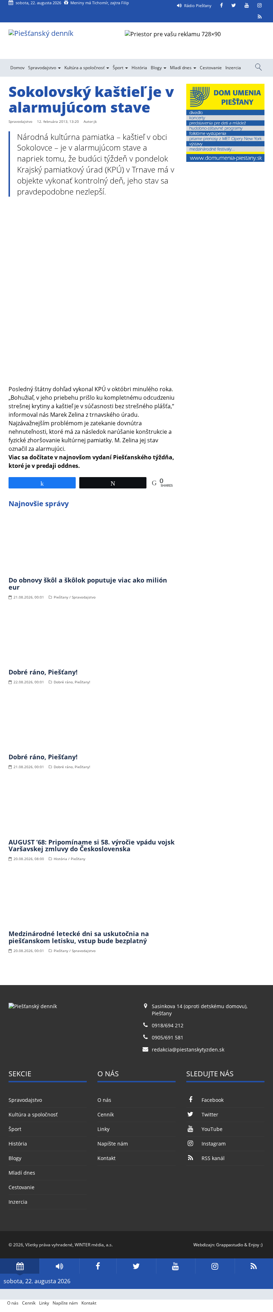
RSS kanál (213, 1158)
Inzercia (233, 68)
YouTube (212, 1129)
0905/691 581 (167, 1037)
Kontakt (106, 1158)
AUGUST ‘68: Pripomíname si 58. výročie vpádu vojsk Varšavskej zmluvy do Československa (92, 845)
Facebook (213, 1100)
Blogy (157, 68)
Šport (118, 68)
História (139, 68)
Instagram (214, 1143)
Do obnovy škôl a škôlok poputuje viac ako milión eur (88, 583)
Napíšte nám (112, 1143)
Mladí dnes (181, 68)
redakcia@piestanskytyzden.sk (188, 1049)
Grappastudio (229, 1245)
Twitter (210, 1114)
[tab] (19, 1266)
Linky (103, 1129)
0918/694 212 (167, 1025)
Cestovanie (211, 68)
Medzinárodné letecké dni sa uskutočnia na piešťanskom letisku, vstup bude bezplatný (79, 937)
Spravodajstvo (42, 68)
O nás (104, 1100)
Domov (17, 68)
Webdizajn (203, 1245)
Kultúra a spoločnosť (85, 68)
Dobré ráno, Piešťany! (43, 672)
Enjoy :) (255, 1245)
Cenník (105, 1114)
